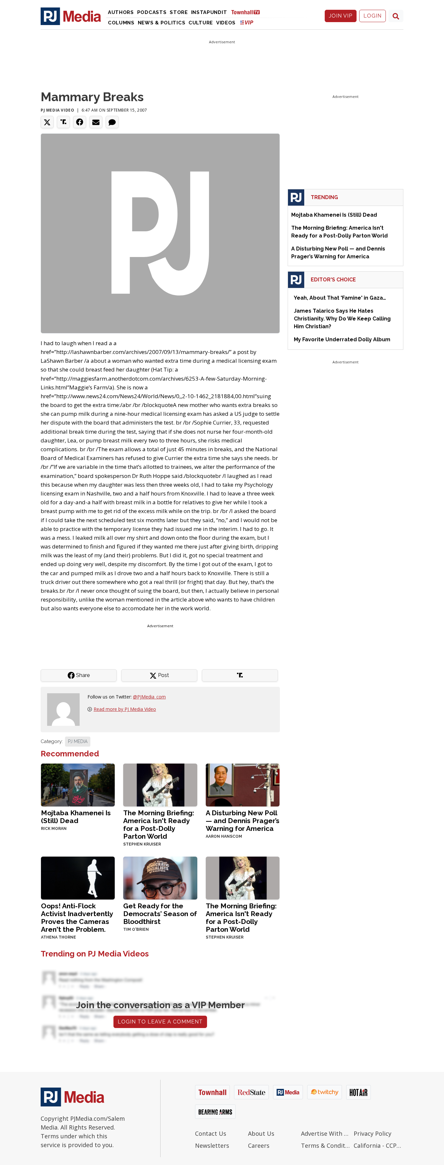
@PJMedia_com (149, 697)
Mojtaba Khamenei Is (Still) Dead (76, 817)
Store (179, 12)
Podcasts (152, 12)
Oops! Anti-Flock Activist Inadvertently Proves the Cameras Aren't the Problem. (77, 917)
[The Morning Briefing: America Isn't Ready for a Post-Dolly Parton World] (160, 784)
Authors (121, 12)
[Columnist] (66, 709)
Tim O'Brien (136, 929)
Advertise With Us (326, 1133)
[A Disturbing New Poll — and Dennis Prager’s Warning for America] (243, 784)
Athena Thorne (58, 937)
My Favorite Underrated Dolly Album (342, 339)
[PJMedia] (71, 16)
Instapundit (209, 12)
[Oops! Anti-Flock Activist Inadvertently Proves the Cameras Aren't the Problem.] (78, 878)
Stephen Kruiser (142, 844)
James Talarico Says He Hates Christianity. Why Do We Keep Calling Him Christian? (342, 319)
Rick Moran (54, 828)
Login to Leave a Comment (160, 1022)
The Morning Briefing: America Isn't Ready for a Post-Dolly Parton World (158, 824)
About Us (261, 1133)
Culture (201, 23)
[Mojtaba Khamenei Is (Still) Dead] (78, 784)
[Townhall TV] (248, 11)
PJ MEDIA (77, 741)
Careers (258, 1145)
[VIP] (247, 22)
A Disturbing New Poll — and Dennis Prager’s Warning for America (243, 821)
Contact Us (210, 1133)
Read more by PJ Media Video (125, 709)
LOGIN (372, 16)
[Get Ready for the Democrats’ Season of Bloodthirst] (160, 878)
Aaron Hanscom (224, 836)
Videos (226, 23)
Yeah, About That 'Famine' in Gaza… (340, 298)
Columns (121, 23)
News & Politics (162, 23)
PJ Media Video (57, 110)
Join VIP (340, 16)
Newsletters (212, 1145)
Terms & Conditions (326, 1145)
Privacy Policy (372, 1133)
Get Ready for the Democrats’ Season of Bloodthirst (160, 914)
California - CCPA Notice (378, 1145)
